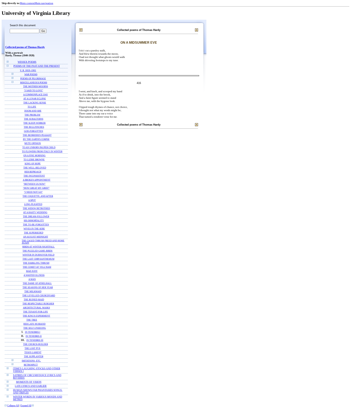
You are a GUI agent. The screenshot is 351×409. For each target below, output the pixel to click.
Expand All (26, 405)
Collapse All (13, 405)
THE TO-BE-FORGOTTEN (36, 224)
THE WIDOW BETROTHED (36, 208)
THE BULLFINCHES (34, 127)
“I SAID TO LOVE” (33, 90)
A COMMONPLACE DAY (35, 94)
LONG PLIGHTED (33, 204)
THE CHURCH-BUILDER (35, 344)
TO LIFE (32, 107)
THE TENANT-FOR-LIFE (35, 312)
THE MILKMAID (32, 291)
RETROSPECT (31, 364)
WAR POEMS (30, 74)
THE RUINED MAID (34, 299)
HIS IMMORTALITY (34, 220)
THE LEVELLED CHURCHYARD (38, 295)
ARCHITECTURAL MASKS (36, 308)
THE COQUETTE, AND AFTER (38, 196)
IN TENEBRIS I (32, 332)
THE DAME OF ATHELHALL (37, 283)
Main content (27, 3)
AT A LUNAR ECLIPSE (34, 99)
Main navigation (44, 3)
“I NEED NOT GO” (33, 192)
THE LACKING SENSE (34, 103)
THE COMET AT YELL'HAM (37, 267)
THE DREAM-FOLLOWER (36, 216)
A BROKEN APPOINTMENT (36, 180)
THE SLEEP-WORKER (34, 123)
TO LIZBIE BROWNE (34, 159)
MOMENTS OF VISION (28, 382)
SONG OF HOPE (33, 164)
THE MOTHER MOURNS (35, 86)
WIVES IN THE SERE (34, 229)
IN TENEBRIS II (34, 336)
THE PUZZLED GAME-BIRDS (37, 251)
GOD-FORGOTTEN (33, 131)
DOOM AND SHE (32, 111)
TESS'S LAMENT (32, 352)
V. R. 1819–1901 (28, 70)
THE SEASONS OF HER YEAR (38, 287)
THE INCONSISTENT (34, 176)
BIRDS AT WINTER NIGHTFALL (38, 247)
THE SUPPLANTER (33, 356)
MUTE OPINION (32, 143)
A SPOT (32, 200)
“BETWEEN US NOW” (34, 184)
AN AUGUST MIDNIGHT (35, 237)
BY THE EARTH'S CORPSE (36, 139)
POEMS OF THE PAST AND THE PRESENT (36, 66)
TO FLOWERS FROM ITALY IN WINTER (42, 151)
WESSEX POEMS (27, 62)
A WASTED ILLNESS (34, 275)
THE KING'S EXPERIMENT (36, 316)
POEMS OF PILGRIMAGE (33, 78)
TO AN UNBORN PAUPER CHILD (38, 147)
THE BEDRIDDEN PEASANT (37, 135)
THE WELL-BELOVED (34, 168)
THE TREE (31, 320)
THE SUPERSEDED (33, 233)
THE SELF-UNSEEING (34, 328)
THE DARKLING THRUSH (36, 263)
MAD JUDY (32, 271)
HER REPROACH (32, 172)
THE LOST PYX (32, 348)
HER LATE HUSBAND (34, 324)
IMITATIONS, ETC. (31, 360)
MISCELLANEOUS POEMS (33, 82)
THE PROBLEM (32, 115)
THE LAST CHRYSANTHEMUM (38, 259)
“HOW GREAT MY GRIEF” (36, 188)
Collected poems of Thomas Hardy (25, 47)
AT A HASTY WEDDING (35, 212)
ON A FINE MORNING (34, 155)
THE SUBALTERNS (33, 119)
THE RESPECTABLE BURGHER (38, 304)
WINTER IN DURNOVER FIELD (38, 255)
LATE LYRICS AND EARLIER (31, 386)
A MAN (32, 279)
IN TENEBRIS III (34, 340)
